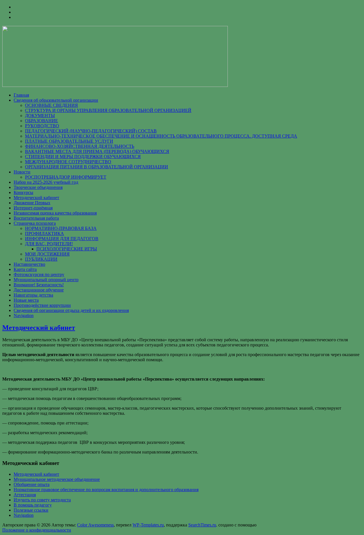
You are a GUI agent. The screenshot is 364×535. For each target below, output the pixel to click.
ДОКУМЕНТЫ (40, 115)
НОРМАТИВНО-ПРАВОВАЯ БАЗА (61, 228)
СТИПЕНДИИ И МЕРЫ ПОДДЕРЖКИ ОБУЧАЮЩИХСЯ (83, 156)
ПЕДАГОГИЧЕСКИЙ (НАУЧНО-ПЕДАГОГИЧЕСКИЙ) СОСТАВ (91, 130)
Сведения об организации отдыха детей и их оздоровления (71, 310)
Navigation (24, 315)
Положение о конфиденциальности (36, 530)
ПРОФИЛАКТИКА (44, 233)
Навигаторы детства (33, 295)
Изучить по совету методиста (42, 499)
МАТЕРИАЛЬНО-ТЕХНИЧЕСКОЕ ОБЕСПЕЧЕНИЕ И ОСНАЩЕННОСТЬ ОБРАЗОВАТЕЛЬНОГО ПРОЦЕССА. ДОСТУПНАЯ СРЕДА (161, 136)
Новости (22, 172)
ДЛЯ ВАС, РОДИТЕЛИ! (49, 243)
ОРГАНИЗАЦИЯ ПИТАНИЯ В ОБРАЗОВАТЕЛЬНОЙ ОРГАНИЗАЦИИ (96, 166)
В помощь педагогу (33, 505)
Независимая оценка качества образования (55, 213)
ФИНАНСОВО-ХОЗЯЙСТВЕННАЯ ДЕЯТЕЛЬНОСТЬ (79, 146)
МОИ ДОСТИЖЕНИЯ (47, 254)
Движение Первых (32, 202)
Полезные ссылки (31, 510)
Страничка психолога (35, 223)
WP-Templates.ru (148, 524)
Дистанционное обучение (39, 289)
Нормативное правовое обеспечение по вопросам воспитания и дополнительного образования (106, 489)
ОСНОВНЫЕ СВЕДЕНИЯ (51, 105)
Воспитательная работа (36, 218)
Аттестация (25, 494)
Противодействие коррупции (42, 305)
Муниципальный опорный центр (46, 279)
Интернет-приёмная (33, 207)
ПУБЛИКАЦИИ (41, 259)
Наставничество (29, 264)
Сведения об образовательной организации (56, 100)
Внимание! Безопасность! (39, 284)
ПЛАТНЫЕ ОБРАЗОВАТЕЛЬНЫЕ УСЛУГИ (69, 141)
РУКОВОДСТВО (42, 125)
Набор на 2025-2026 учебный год (46, 182)
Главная (21, 95)
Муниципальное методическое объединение (57, 479)
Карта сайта (25, 269)
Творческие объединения (38, 187)
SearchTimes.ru (202, 524)
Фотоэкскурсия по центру (39, 274)
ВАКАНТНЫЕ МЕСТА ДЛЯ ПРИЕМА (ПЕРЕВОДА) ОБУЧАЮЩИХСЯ (97, 151)
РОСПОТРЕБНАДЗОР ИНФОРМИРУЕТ (65, 177)
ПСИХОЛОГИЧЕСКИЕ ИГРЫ (66, 248)
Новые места (26, 300)
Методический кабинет (36, 197)
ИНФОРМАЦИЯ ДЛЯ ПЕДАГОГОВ (61, 238)
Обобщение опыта (31, 484)
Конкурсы (23, 192)
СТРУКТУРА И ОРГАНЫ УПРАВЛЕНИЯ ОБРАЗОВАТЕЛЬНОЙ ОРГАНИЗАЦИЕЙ (108, 110)
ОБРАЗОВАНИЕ (41, 120)
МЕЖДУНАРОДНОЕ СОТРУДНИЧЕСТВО (68, 161)
